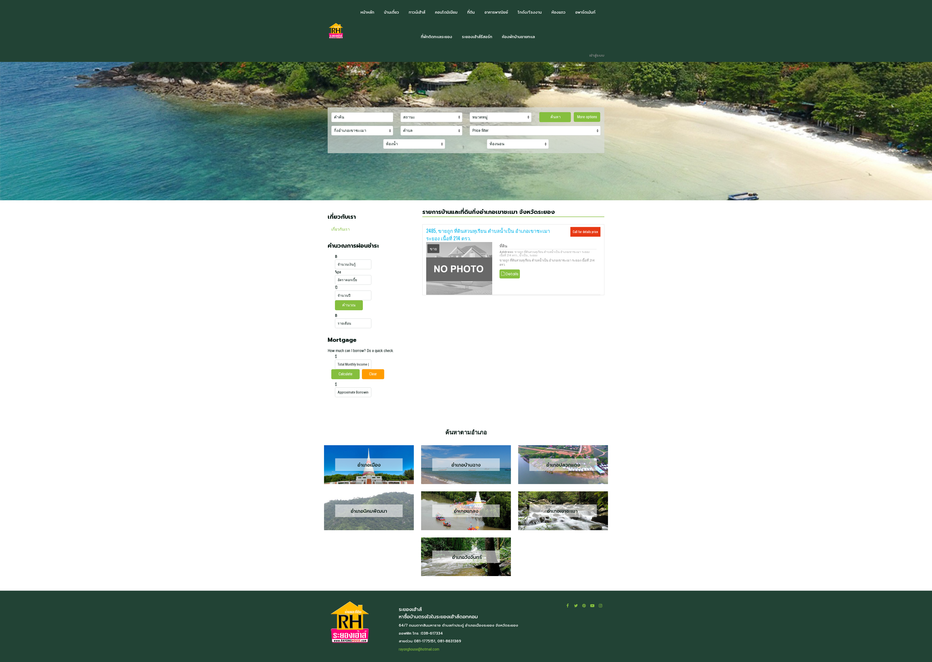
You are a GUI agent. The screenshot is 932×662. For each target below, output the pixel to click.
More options (587, 117)
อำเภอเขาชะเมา (563, 511)
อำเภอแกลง (466, 511)
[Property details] (459, 268)
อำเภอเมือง (369, 465)
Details (511, 274)
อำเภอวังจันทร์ (466, 557)
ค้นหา (555, 117)
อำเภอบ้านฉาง (466, 465)
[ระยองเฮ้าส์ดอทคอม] (336, 31)
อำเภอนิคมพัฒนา (369, 511)
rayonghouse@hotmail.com (419, 649)
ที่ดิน (503, 246)
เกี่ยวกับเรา (340, 229)
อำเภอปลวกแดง (563, 465)
